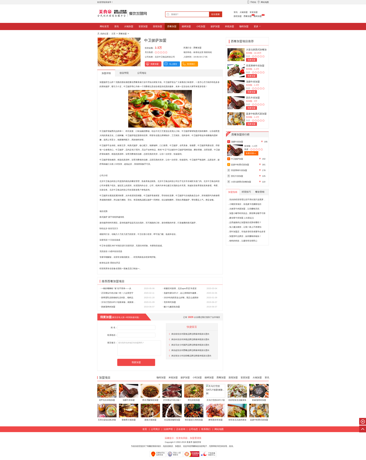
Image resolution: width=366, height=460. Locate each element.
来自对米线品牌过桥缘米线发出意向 (190, 339)
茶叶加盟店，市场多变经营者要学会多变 (247, 231)
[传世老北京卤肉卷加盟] (237, 410)
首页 (144, 429)
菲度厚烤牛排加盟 (255, 65)
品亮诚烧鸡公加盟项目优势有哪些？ (245, 222)
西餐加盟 (248, 16)
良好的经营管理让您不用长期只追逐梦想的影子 (250, 199)
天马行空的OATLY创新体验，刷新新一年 (119, 302)
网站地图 (219, 429)
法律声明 (168, 429)
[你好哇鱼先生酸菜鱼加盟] (237, 390)
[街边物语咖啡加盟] (172, 410)
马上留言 (173, 64)
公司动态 (193, 429)
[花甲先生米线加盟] (107, 390)
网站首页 (104, 26)
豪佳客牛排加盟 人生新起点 (241, 218)
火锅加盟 (244, 12)
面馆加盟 (238, 16)
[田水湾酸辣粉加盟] (150, 390)
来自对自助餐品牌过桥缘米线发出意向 (191, 356)
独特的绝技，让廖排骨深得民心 (243, 241)
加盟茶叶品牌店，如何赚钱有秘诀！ (245, 236)
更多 (256, 26)
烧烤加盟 (258, 16)
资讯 (236, 12)
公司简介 (155, 429)
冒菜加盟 (254, 12)
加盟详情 (106, 73)
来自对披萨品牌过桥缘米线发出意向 (190, 345)
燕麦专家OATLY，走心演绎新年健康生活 (182, 293)
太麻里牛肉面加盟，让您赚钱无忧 (244, 209)
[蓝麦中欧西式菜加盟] (236, 118)
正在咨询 (180, 429)
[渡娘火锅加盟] (150, 410)
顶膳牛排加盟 (253, 81)
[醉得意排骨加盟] (215, 410)
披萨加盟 (215, 26)
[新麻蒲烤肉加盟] (259, 390)
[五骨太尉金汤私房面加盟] (107, 410)
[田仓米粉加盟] (193, 390)
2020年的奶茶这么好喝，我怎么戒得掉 (181, 297)
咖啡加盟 (243, 26)
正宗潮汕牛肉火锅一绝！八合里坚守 (117, 293)
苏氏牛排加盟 (253, 97)
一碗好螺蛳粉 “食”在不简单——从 (116, 288)
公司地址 (141, 73)
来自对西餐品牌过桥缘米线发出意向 (190, 350)
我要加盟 (155, 64)
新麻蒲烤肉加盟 (108, 307)
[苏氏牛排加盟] (236, 102)
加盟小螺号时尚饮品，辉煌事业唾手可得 (247, 213)
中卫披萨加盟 (237, 159)
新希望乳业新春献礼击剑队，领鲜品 (117, 297)
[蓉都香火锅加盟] (128, 410)
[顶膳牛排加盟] (236, 86)
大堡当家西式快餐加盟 (241, 182)
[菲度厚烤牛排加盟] (236, 70)
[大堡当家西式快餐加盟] (236, 54)
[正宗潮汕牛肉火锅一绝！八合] (172, 390)
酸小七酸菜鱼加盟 (172, 307)
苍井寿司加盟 (170, 302)
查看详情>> (251, 153)
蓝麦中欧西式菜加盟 (256, 113)
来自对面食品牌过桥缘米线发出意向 (190, 334)
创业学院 (124, 73)
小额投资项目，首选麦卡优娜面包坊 (245, 204)
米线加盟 (229, 26)
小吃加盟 (200, 26)
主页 (113, 33)
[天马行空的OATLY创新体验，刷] (215, 390)
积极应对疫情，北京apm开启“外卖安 (180, 288)
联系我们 (191, 64)
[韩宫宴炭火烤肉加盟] (193, 410)
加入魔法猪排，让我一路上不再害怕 (245, 227)
